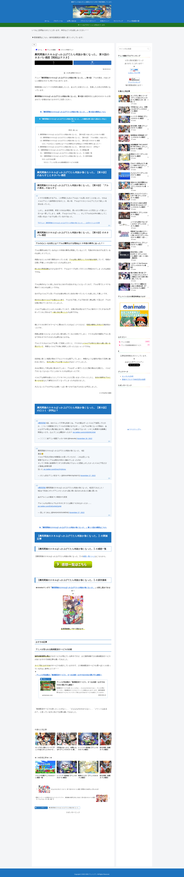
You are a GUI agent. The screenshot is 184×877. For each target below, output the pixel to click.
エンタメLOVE (127, 376)
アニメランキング (134, 82)
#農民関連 (42, 422)
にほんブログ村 (134, 73)
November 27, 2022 (88, 475)
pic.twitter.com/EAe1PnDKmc (55, 468)
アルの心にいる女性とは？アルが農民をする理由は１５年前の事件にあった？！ (73, 144)
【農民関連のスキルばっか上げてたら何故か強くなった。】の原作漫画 (67, 156)
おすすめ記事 (50, 159)
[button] (108, 741)
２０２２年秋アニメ (42, 806)
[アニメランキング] (134, 79)
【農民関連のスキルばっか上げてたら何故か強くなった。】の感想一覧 (67, 153)
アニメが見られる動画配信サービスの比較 (63, 162)
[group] (45, 741)
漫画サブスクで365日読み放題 (133, 379)
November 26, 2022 (84, 437)
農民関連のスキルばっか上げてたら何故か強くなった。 (73, 587)
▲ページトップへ (134, 429)
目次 (70, 130)
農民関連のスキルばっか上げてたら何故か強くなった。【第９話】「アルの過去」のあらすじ (75, 137)
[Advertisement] (73, 836)
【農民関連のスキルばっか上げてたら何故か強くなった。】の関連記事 (64, 150)
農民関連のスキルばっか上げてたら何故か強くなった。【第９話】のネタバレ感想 (71, 140)
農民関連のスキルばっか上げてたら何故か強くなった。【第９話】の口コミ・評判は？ (70, 147)
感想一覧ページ (89, 555)
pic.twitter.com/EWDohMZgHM (49, 505)
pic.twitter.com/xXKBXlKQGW (84, 431)
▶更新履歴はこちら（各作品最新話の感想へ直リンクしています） (58, 37)
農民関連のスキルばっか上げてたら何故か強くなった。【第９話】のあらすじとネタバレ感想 (72, 134)
